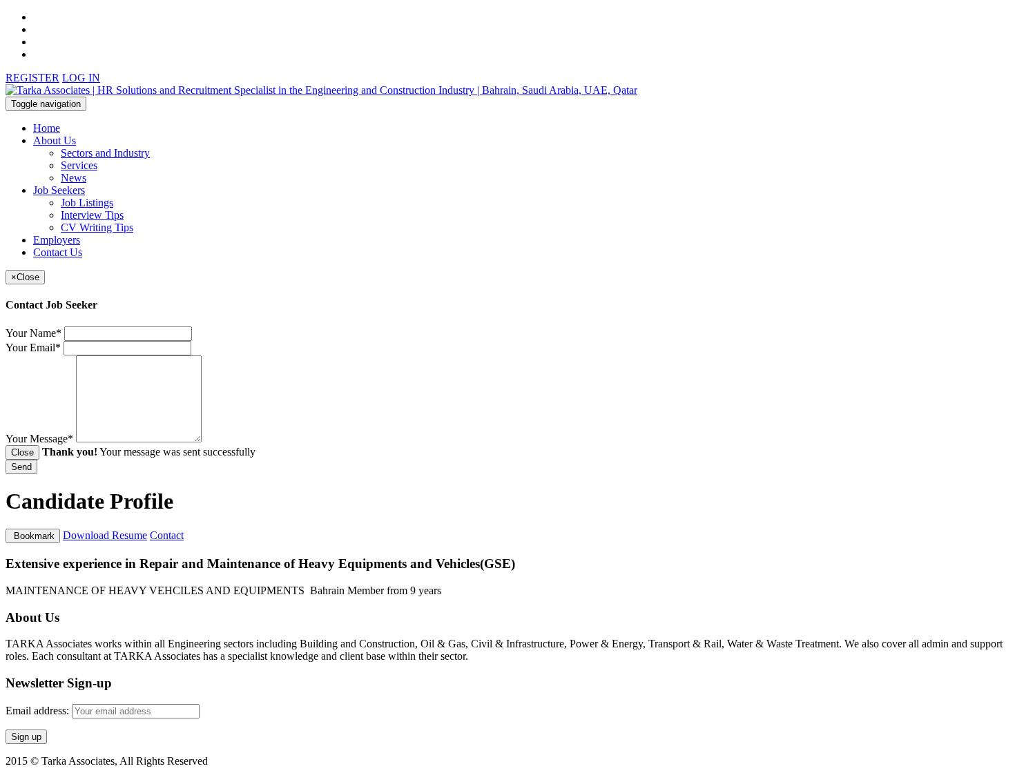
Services (79, 165)
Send (21, 467)
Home (46, 128)
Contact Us (57, 252)
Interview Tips (92, 215)
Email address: (39, 710)
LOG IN (81, 78)
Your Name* (33, 333)
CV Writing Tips (97, 227)
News (73, 178)
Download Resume (105, 535)
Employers (56, 240)
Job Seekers (59, 190)
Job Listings (87, 202)
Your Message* (39, 438)
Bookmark (33, 536)
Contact (167, 535)
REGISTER (32, 78)
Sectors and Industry (105, 153)
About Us (54, 140)
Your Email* (33, 347)
